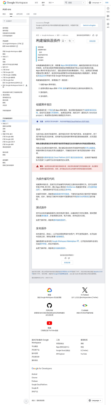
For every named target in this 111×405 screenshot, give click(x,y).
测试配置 (44, 216)
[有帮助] (93, 35)
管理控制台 (60, 343)
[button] (14, 56)
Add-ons (7, 9)
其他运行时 (42, 76)
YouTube (84, 354)
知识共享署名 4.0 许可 (65, 271)
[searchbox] (15, 21)
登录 (106, 2)
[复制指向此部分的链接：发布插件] (49, 228)
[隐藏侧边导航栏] (26, 401)
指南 (11, 14)
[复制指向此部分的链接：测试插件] (49, 207)
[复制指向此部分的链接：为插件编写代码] (56, 179)
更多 (50, 3)
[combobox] (75, 3)
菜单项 (68, 190)
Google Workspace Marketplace (64, 241)
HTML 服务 (62, 88)
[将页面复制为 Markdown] (70, 41)
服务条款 (35, 360)
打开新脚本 (54, 113)
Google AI (35, 388)
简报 (82, 347)
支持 (34, 14)
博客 (82, 343)
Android (34, 374)
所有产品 (35, 391)
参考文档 (19, 14)
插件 (43, 3)
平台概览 (35, 346)
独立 (51, 110)
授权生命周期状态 (83, 197)
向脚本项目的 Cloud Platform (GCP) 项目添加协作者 (63, 157)
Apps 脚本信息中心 (62, 347)
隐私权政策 (40, 400)
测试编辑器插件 (59, 220)
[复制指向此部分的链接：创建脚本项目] (54, 104)
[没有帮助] (96, 35)
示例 (27, 14)
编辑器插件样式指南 (61, 194)
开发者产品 (35, 350)
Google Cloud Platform (39, 384)
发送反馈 (92, 41)
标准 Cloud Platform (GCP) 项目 (78, 121)
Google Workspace (48, 35)
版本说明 (35, 353)
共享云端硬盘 (90, 148)
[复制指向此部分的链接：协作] (42, 129)
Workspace (21, 2)
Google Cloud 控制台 (63, 350)
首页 (36, 3)
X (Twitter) (84, 350)
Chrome (34, 377)
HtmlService (71, 187)
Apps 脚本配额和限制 (69, 65)
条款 (33, 400)
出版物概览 (59, 237)
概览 (4, 14)
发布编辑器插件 (59, 248)
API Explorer (60, 354)
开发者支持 (35, 357)
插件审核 (43, 244)
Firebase (35, 381)
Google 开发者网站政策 (60, 274)
